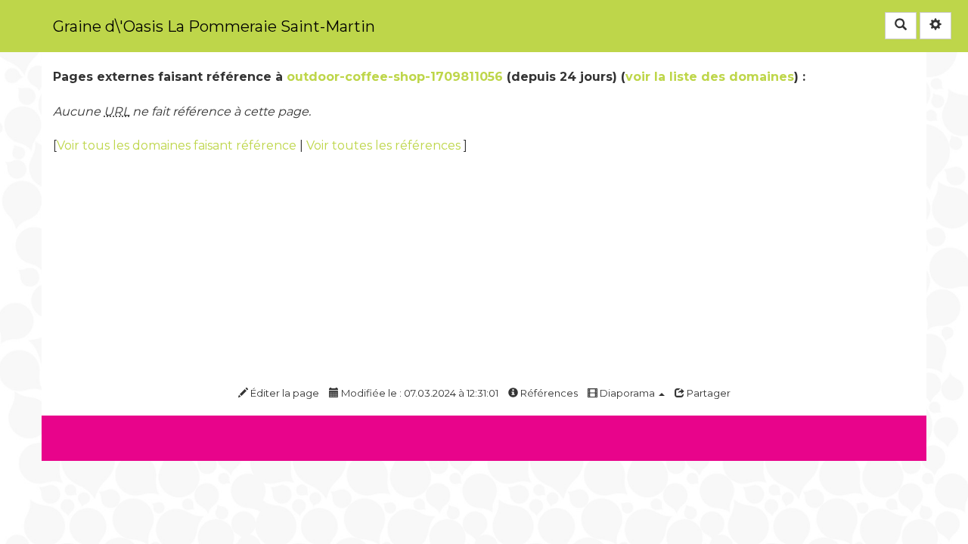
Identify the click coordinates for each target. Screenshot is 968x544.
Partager (707, 393)
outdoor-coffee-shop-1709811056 (395, 77)
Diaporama (627, 393)
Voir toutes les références (385, 145)
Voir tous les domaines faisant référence (178, 145)
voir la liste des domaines (709, 77)
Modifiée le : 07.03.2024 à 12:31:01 (418, 393)
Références (548, 393)
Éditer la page (283, 393)
